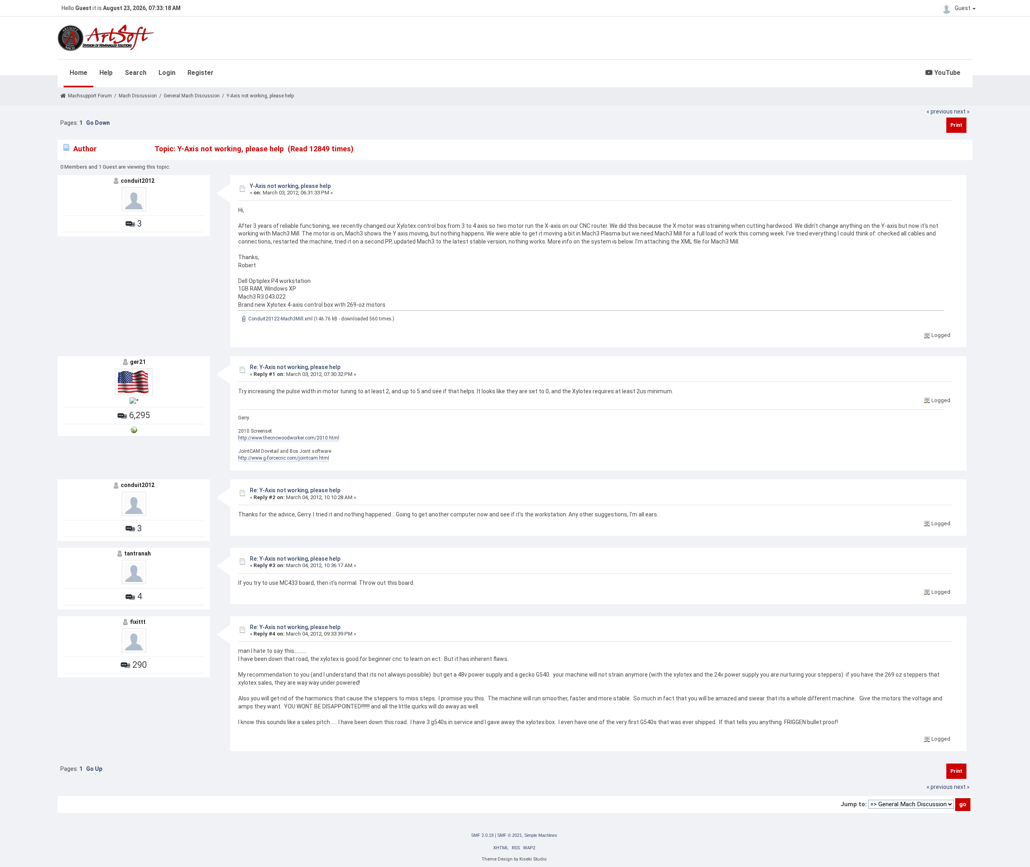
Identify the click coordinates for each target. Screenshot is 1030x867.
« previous (940, 111)
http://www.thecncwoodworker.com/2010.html (288, 438)
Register (200, 72)
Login (167, 72)
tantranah (137, 553)
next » (962, 111)
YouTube (946, 72)
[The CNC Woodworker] (134, 430)
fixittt (138, 622)
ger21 (138, 362)
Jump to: (853, 804)
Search (135, 72)
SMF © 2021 (509, 835)
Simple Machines (540, 835)
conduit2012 (137, 181)
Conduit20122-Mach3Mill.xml (280, 319)
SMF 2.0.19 (482, 835)
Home (78, 72)
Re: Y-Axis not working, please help (295, 367)
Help (106, 72)
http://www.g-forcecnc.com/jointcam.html (283, 458)
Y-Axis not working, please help (290, 186)
